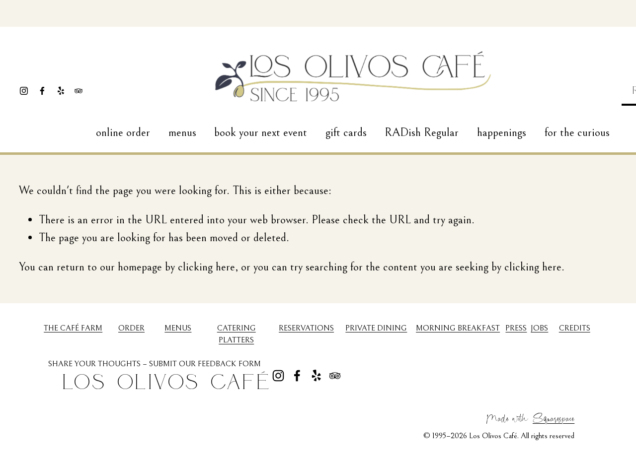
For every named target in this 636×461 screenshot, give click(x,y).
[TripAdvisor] (78, 91)
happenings (501, 132)
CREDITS (574, 328)
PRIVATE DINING (376, 328)
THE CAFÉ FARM (73, 328)
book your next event (260, 132)
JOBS (539, 328)
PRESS (516, 328)
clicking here (206, 267)
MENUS (177, 328)
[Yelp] (61, 91)
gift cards (346, 132)
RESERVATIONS (306, 328)
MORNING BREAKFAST (458, 328)
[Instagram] (24, 91)
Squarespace (553, 417)
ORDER (131, 328)
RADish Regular (422, 132)
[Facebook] (42, 91)
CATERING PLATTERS (236, 334)
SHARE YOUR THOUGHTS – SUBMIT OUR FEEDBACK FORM (154, 363)
